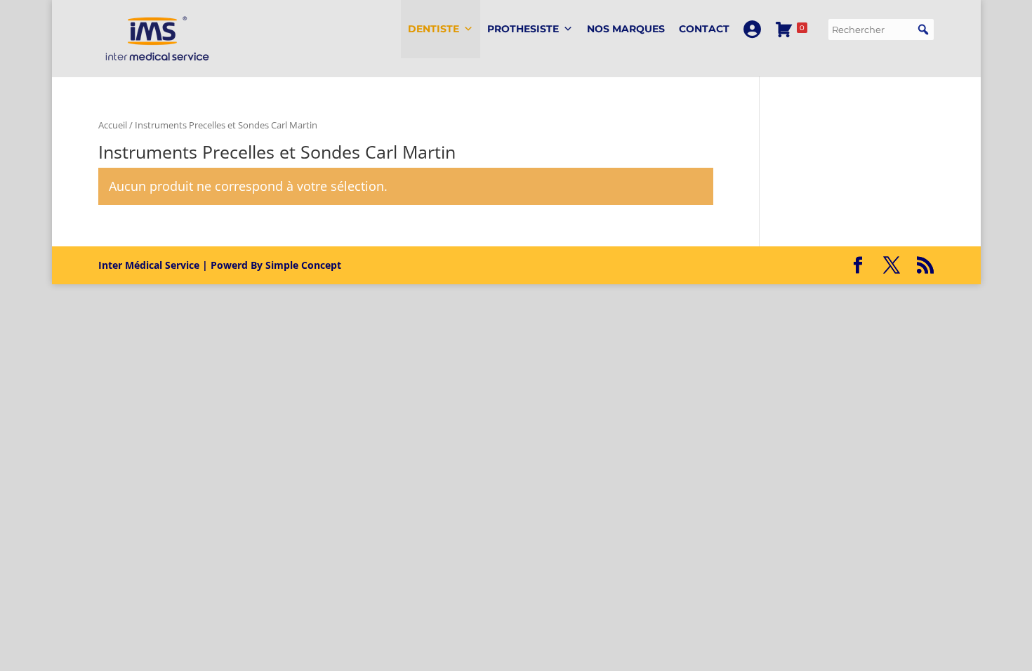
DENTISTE (433, 28)
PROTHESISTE (523, 28)
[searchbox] (881, 29)
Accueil (112, 125)
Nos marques (626, 28)
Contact (704, 28)
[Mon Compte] (752, 29)
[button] (923, 29)
